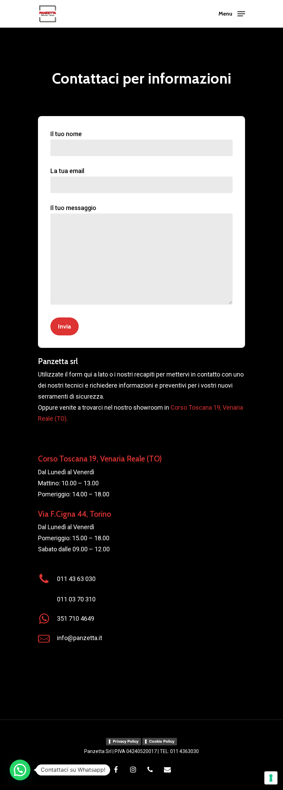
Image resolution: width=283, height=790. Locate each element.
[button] (20, 770)
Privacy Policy (125, 741)
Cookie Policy (161, 741)
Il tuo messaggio (73, 207)
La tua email (67, 170)
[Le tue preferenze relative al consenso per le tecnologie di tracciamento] (270, 777)
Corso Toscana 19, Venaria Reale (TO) (100, 459)
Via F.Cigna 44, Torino (74, 514)
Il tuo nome (66, 133)
